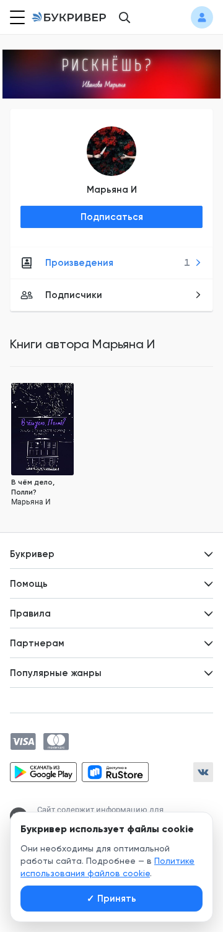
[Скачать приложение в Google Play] (43, 772)
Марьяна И (112, 189)
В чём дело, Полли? (33, 487)
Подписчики (73, 295)
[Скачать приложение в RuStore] (115, 772)
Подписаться (112, 216)
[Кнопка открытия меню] (16, 17)
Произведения (117, 262)
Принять (111, 898)
